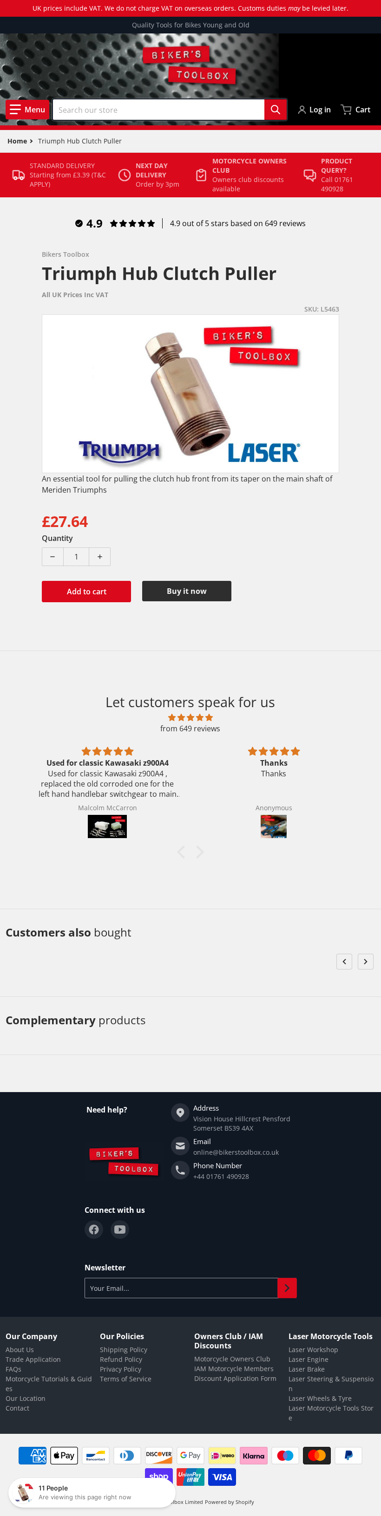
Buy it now (187, 591)
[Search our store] (275, 109)
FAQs (13, 1369)
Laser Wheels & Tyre (320, 1398)
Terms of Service (125, 1378)
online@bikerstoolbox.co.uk (236, 1152)
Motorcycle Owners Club (232, 1358)
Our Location (26, 1398)
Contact (17, 1408)
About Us (20, 1349)
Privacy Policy (120, 1369)
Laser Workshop (313, 1349)
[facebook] (94, 1229)
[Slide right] (366, 961)
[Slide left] (344, 961)
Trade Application (33, 1359)
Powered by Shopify (229, 1501)
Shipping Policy (123, 1349)
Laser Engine (308, 1359)
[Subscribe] (287, 1288)
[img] (190, 717)
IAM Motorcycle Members (234, 1368)
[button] (27, 109)
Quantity (57, 538)
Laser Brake (307, 1369)
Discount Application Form (235, 1378)
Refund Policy (121, 1359)
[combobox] (169, 109)
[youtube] (120, 1229)
